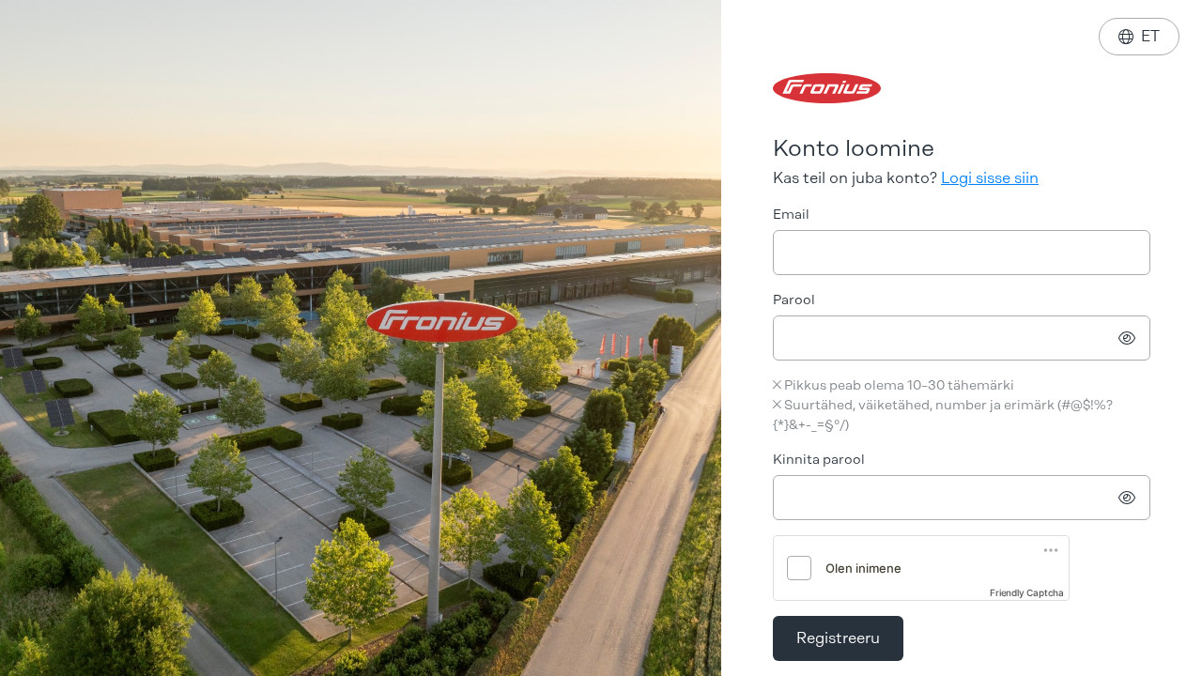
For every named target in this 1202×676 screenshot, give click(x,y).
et (1139, 36)
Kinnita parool (819, 460)
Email (791, 215)
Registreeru (838, 638)
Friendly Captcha (1027, 592)
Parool (794, 300)
